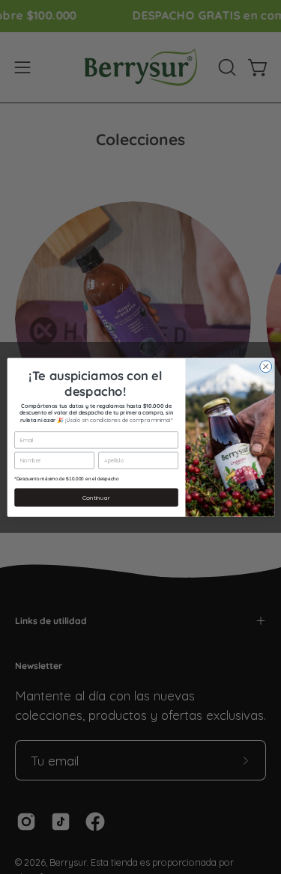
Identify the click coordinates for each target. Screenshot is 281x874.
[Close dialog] (265, 366)
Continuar (96, 497)
